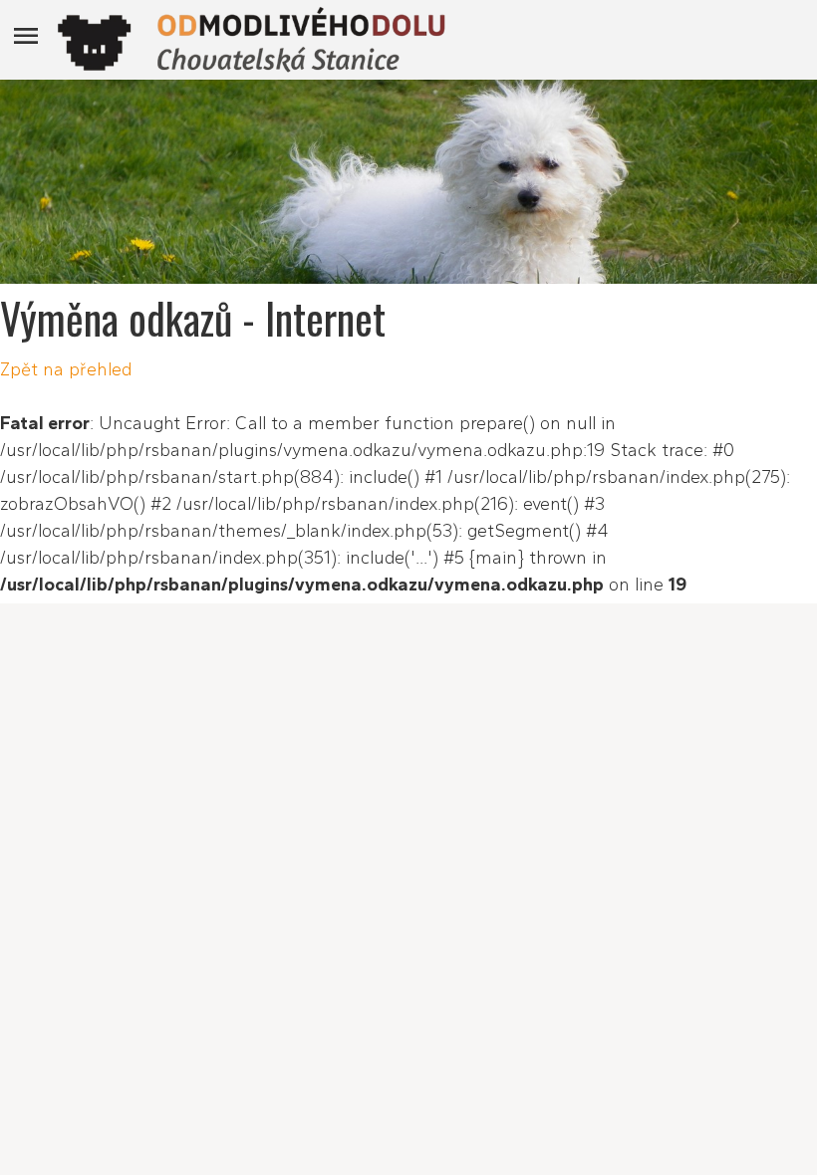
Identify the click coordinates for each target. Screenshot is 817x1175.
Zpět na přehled (66, 369)
